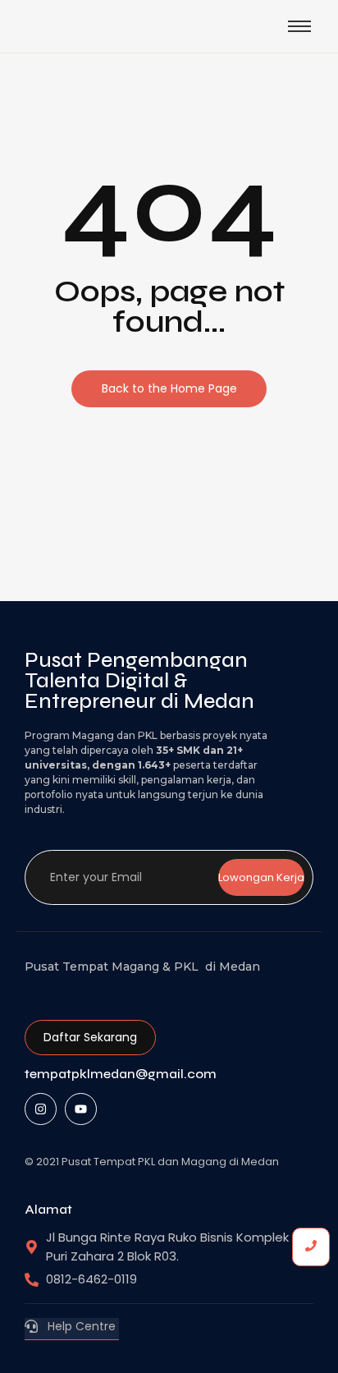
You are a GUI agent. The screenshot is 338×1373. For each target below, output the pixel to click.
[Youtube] (81, 1109)
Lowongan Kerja (261, 877)
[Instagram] (41, 1109)
